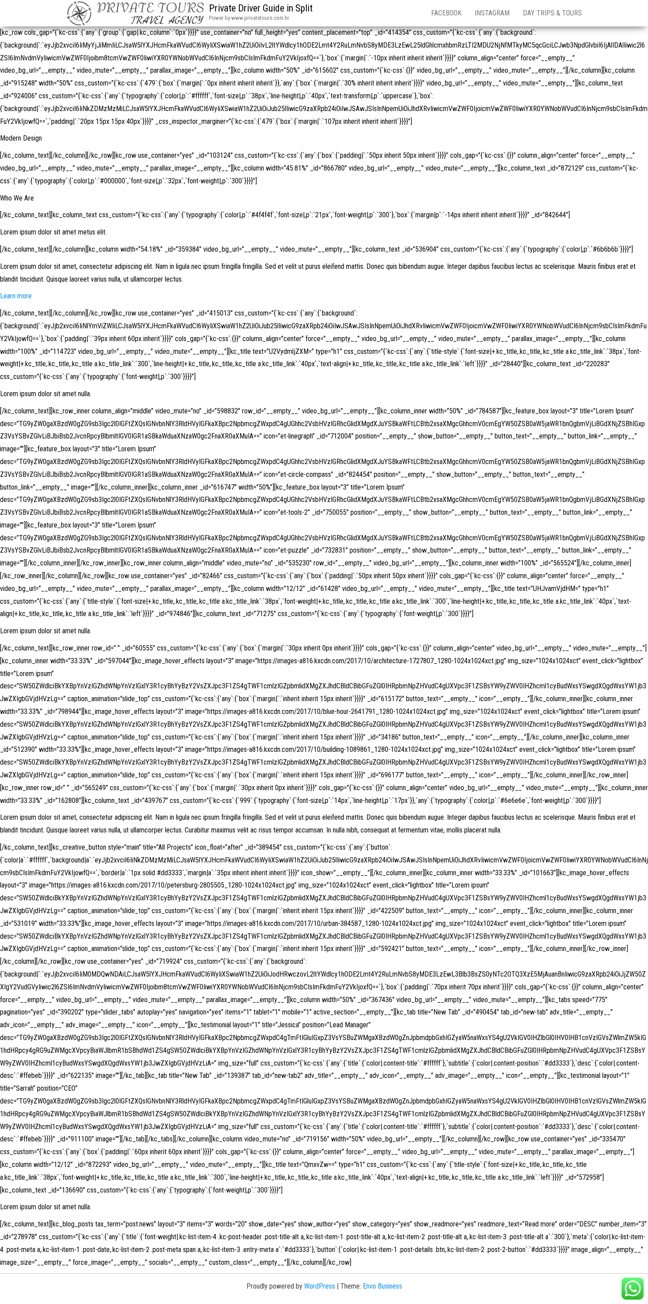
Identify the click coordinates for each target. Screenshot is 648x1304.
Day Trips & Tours (552, 13)
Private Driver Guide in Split (261, 8)
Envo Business (382, 1286)
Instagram (492, 13)
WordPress (319, 1286)
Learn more (16, 296)
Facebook (446, 13)
